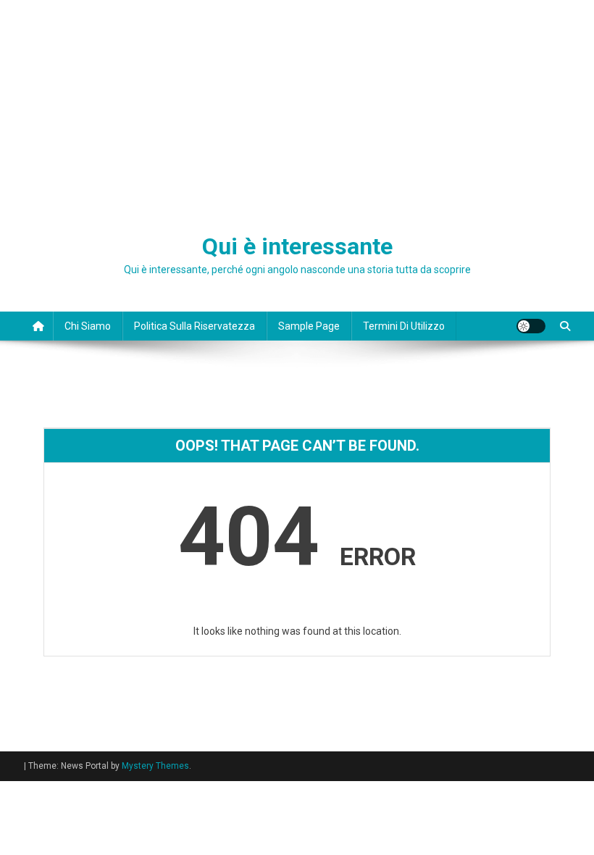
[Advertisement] (297, 108)
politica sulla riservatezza (194, 326)
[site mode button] (530, 326)
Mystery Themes (155, 766)
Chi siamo (87, 326)
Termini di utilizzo (404, 326)
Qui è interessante (297, 246)
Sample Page (309, 326)
